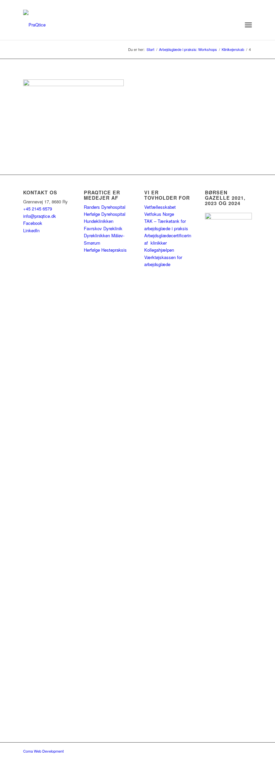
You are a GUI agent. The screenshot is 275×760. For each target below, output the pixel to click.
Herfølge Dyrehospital (104, 214)
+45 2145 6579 (37, 208)
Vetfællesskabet (160, 207)
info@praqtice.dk (39, 216)
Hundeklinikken (98, 221)
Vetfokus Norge (159, 214)
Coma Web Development (43, 751)
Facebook (32, 223)
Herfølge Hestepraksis (105, 250)
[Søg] (233, 25)
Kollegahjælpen (159, 250)
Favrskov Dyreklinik (103, 228)
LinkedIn (31, 230)
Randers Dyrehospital (104, 207)
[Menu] (248, 25)
